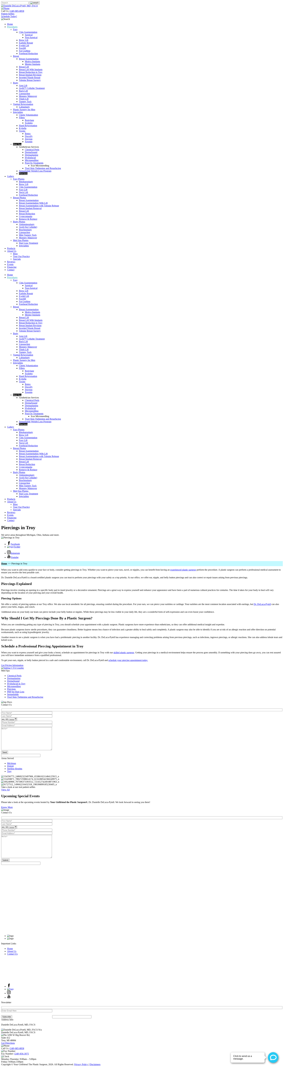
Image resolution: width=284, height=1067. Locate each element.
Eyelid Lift (24, 45)
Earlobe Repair (26, 43)
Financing (11, 267)
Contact (10, 269)
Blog (15, 253)
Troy (9, 771)
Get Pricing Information (12, 665)
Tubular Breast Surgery (30, 80)
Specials (17, 259)
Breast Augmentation (29, 59)
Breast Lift (24, 67)
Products (11, 248)
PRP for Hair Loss (15, 691)
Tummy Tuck (25, 101)
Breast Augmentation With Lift (33, 203)
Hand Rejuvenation (28, 125)
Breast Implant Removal (30, 208)
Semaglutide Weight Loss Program (35, 171)
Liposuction (24, 93)
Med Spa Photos (20, 240)
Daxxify (29, 136)
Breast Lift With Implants (30, 69)
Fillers (22, 117)
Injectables (18, 112)
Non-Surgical (31, 37)
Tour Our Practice (21, 256)
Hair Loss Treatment (28, 243)
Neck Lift (23, 192)
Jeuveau (28, 139)
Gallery (10, 176)
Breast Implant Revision (30, 75)
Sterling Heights (14, 768)
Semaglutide (13, 694)
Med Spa (17, 144)
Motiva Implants (32, 61)
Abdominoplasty (26, 224)
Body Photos (19, 221)
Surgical (29, 35)
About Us (11, 251)
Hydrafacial (30, 157)
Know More (7, 807)
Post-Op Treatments (34, 163)
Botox (28, 133)
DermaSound (31, 152)
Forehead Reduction (28, 53)
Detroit (10, 766)
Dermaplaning (31, 155)
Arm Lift (23, 85)
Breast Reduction (27, 213)
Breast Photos (19, 197)
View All (5, 789)
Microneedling (31, 160)
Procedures (12, 27)
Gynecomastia (25, 216)
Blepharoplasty (26, 181)
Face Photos (18, 179)
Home (10, 24)
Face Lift (23, 189)
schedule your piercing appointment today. (128, 660)
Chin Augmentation (28, 32)
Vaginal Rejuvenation (23, 104)
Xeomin (28, 141)
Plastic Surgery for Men (24, 109)
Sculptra (29, 123)
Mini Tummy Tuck (28, 235)
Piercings (23, 173)
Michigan (11, 763)
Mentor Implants (32, 64)
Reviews (11, 261)
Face (15, 29)
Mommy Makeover (28, 96)
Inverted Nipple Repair (29, 77)
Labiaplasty (24, 107)
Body (15, 83)
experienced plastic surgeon (183, 570)
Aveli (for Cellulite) (28, 227)
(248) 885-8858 (16, 11)
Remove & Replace (28, 219)
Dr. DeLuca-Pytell (262, 604)
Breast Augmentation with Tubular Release (39, 205)
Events (10, 264)
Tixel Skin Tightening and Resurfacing (43, 168)
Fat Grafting (24, 51)
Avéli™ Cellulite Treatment (32, 88)
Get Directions (8, 1043)
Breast (16, 56)
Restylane (29, 120)
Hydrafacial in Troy (16, 683)
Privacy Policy (81, 1064)
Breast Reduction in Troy (30, 72)
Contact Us (12, 954)
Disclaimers (94, 1064)
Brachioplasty (25, 229)
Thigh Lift (24, 99)
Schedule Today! (9, 16)
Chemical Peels (32, 149)
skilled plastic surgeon (123, 652)
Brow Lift (23, 40)
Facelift (22, 48)
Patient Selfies (7, 13)
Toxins (22, 131)
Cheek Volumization (28, 115)
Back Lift (23, 91)
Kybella (22, 128)
